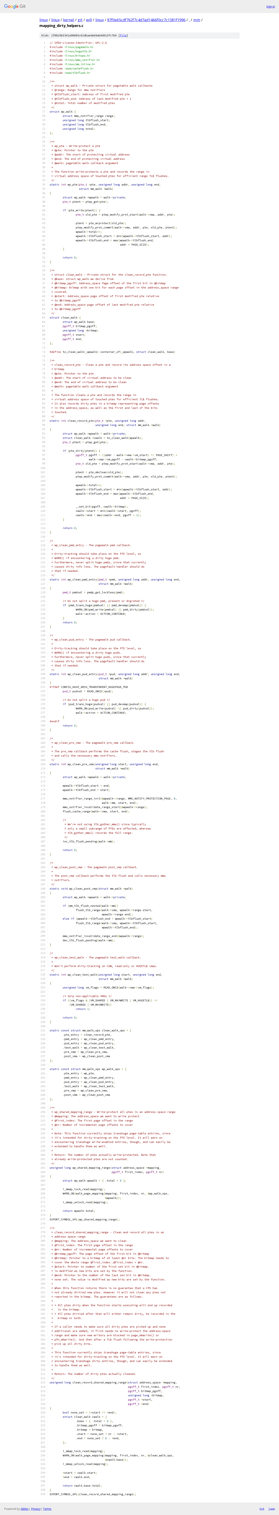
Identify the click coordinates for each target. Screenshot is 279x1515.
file (123, 35)
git (80, 19)
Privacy (35, 1509)
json (271, 1509)
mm (196, 19)
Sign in (270, 6)
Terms (47, 1509)
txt (261, 1509)
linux (43, 19)
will (89, 19)
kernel (68, 19)
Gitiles (25, 1509)
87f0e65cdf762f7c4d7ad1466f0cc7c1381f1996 (146, 19)
